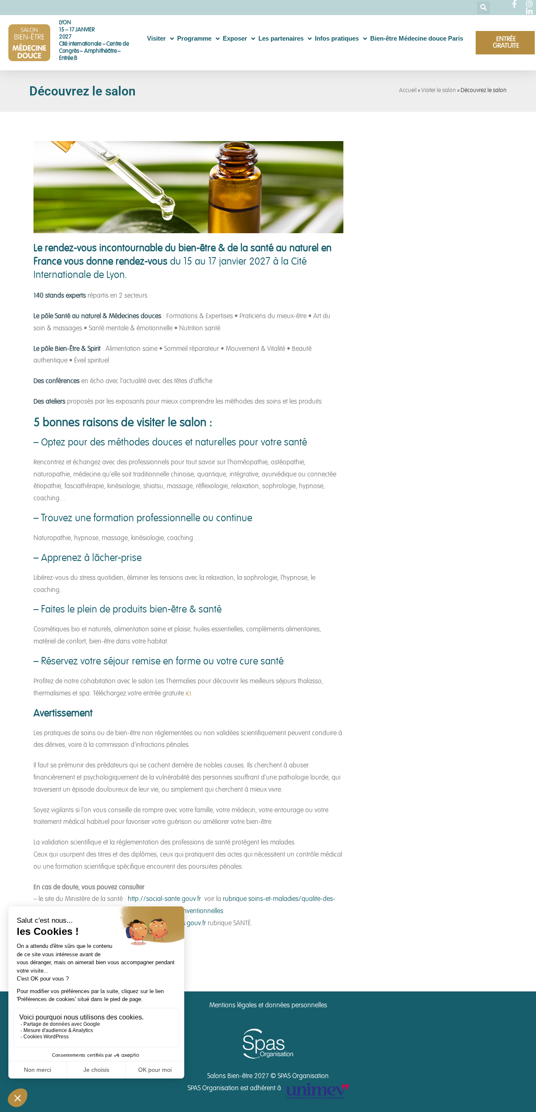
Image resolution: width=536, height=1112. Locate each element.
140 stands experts (60, 296)
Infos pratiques (337, 38)
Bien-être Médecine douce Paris (416, 38)
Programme (194, 38)
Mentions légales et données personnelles (268, 1005)
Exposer (235, 38)
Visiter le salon (438, 90)
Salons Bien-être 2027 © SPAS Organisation (268, 1076)
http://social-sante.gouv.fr (164, 899)
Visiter (156, 38)
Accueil (408, 90)
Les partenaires (281, 38)
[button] (483, 7)
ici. (189, 693)
